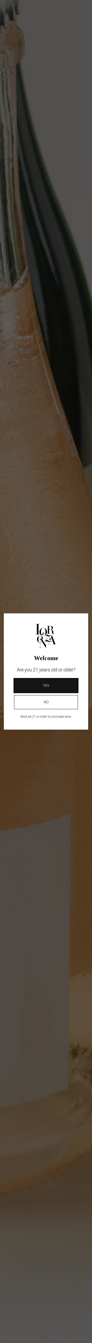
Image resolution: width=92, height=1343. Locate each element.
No (46, 702)
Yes (46, 685)
